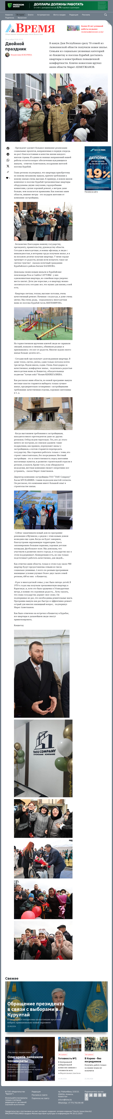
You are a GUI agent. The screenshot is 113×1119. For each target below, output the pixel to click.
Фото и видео (59, 15)
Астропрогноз (43, 15)
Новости (9, 15)
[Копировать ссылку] (8, 172)
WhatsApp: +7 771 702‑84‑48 (70, 1103)
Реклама (86, 15)
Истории (20, 15)
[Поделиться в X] (8, 166)
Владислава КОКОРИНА (21, 54)
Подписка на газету (40, 1098)
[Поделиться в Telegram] (8, 154)
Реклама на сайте (91, 192)
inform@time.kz (65, 1099)
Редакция (73, 15)
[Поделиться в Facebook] (8, 148)
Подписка (9, 17)
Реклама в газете (39, 1095)
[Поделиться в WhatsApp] (8, 160)
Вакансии (22, 17)
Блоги (30, 15)
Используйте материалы (16, 1098)
